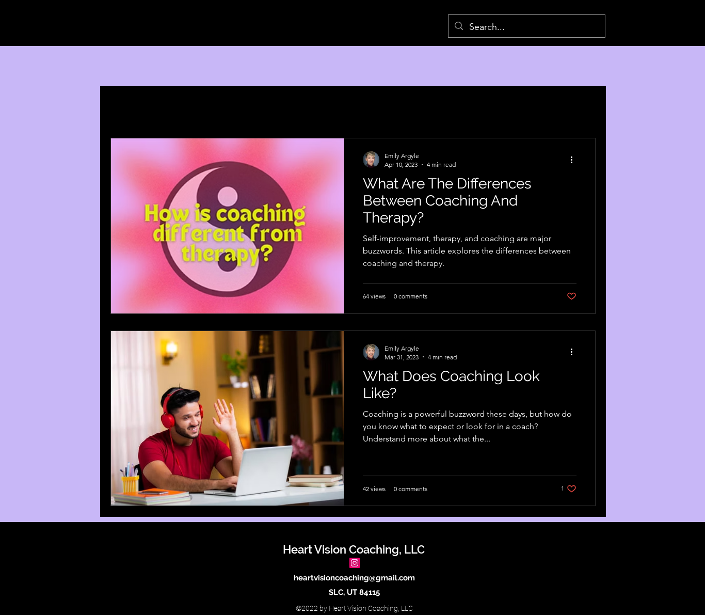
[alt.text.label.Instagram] (354, 563)
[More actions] (575, 159)
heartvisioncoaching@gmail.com (354, 577)
